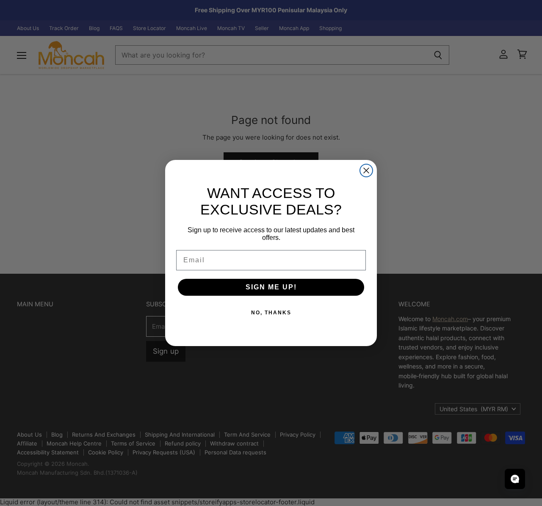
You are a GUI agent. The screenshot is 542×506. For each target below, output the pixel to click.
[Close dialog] (366, 170)
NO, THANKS (271, 313)
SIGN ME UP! (271, 287)
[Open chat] (515, 479)
